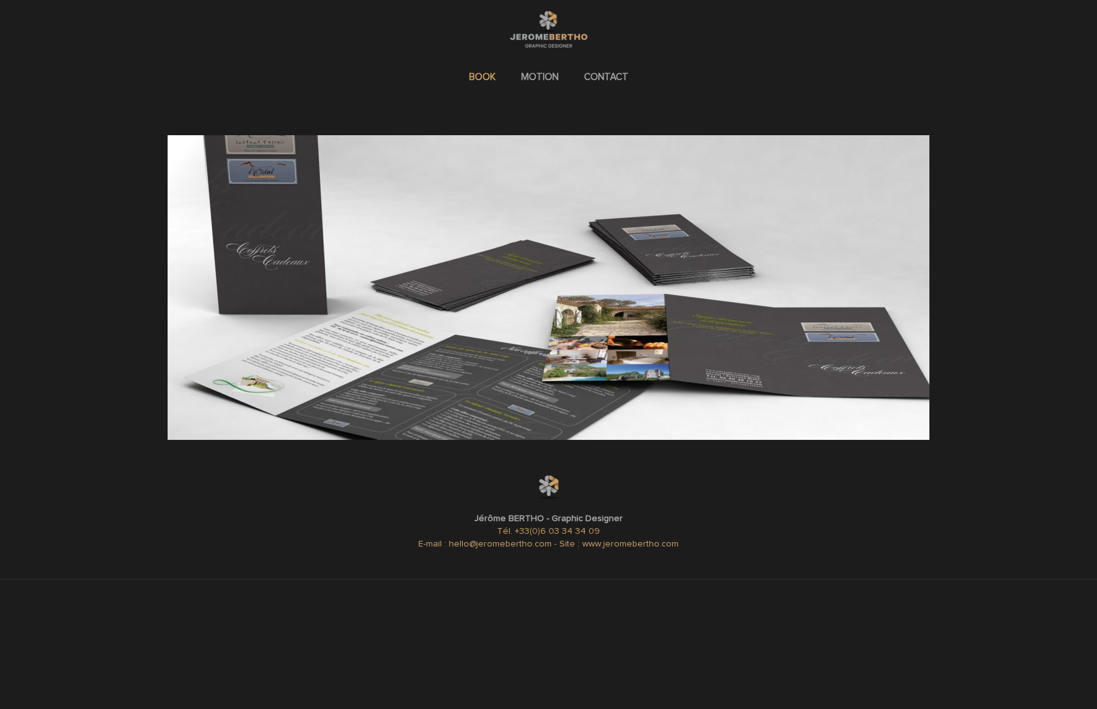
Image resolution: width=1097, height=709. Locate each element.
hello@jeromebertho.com (501, 544)
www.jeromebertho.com (630, 544)
